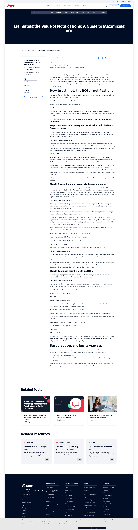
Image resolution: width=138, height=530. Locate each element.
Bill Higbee (59, 65)
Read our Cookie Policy (111, 527)
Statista (75, 220)
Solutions (57, 5)
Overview (50, 12)
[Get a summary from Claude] (43, 490)
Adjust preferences (99, 527)
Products (48, 5)
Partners (95, 12)
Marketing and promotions (30, 81)
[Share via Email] (110, 58)
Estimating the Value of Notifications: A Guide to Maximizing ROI (32, 62)
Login (128, 1)
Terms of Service (70, 523)
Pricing (85, 5)
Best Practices (32, 50)
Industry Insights (69, 12)
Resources (76, 5)
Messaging (26, 85)
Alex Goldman (75, 67)
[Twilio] (11, 5)
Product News (80, 12)
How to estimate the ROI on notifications (34, 68)
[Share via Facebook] (99, 58)
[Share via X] (103, 58)
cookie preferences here (94, 521)
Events (88, 12)
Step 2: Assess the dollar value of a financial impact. (78, 184)
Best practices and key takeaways (32, 73)
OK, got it (85, 527)
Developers (59, 12)
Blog (22, 50)
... (25, 50)
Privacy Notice (47, 523)
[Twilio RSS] (114, 58)
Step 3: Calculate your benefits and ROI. (71, 271)
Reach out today (68, 363)
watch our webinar (105, 363)
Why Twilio (67, 5)
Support (122, 1)
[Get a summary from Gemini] (39, 490)
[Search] (105, 5)
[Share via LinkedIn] (106, 58)
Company (102, 12)
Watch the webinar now (57, 119)
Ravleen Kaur (61, 67)
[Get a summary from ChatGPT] (35, 490)
